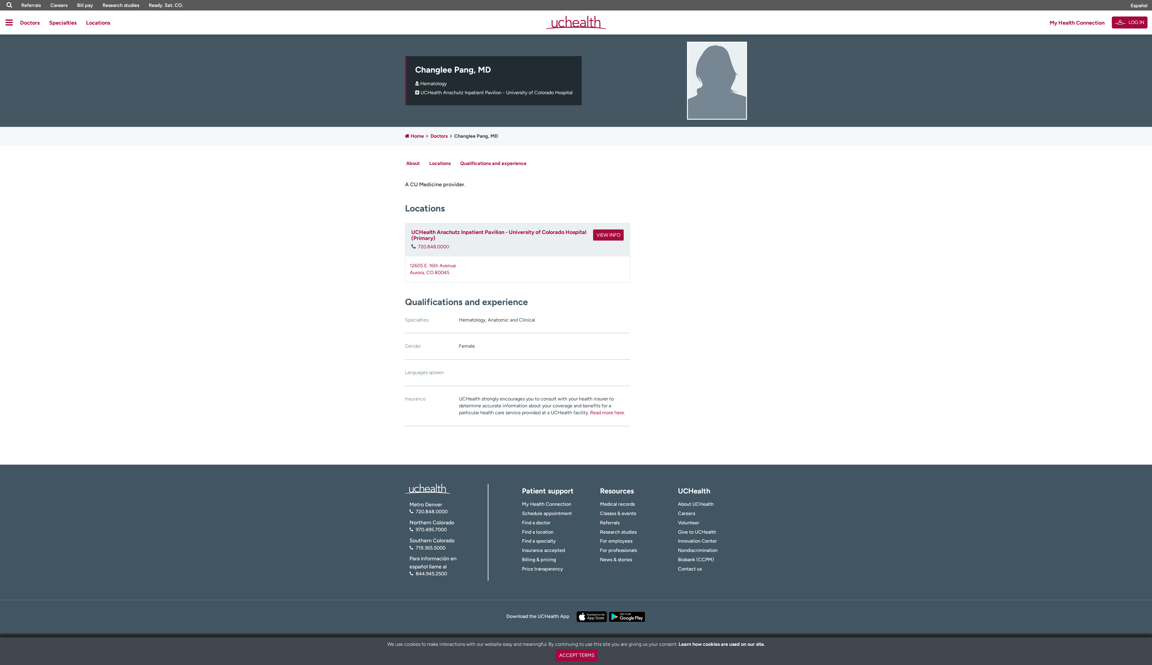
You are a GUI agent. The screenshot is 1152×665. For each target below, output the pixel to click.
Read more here (607, 412)
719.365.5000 (431, 548)
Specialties (62, 22)
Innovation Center (697, 541)
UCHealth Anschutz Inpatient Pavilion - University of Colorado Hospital (497, 92)
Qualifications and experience (493, 163)
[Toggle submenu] (9, 22)
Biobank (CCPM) (696, 559)
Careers (59, 5)
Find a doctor (536, 523)
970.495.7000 (431, 529)
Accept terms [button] (577, 655)
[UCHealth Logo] (427, 488)
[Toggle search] (9, 5)
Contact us (690, 569)
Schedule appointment (547, 513)
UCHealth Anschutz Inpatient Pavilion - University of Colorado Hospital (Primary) (498, 235)
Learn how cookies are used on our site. (722, 644)
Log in (1136, 22)
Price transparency (542, 569)
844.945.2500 (431, 574)
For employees (616, 541)
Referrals (31, 5)
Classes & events (618, 513)
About (413, 163)
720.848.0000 (433, 247)
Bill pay (85, 5)
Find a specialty (539, 541)
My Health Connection (1077, 22)
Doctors (30, 22)
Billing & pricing (539, 559)
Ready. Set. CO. (166, 5)
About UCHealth (696, 504)
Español (1139, 5)
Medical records (617, 504)
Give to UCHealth (697, 532)
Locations (98, 22)
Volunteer (688, 523)
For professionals (618, 550)
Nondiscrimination (698, 550)
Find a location (538, 532)
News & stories (616, 559)
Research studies (121, 5)
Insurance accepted (543, 550)
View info (608, 235)
